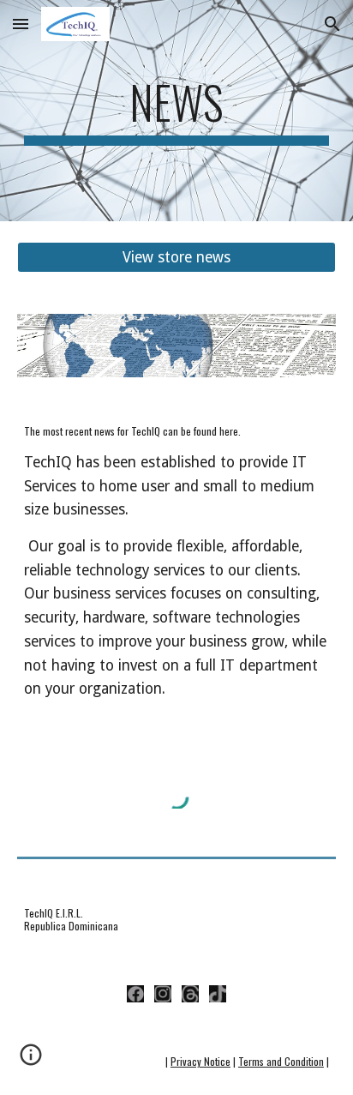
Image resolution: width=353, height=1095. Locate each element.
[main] (176, 111)
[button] (20, 23)
